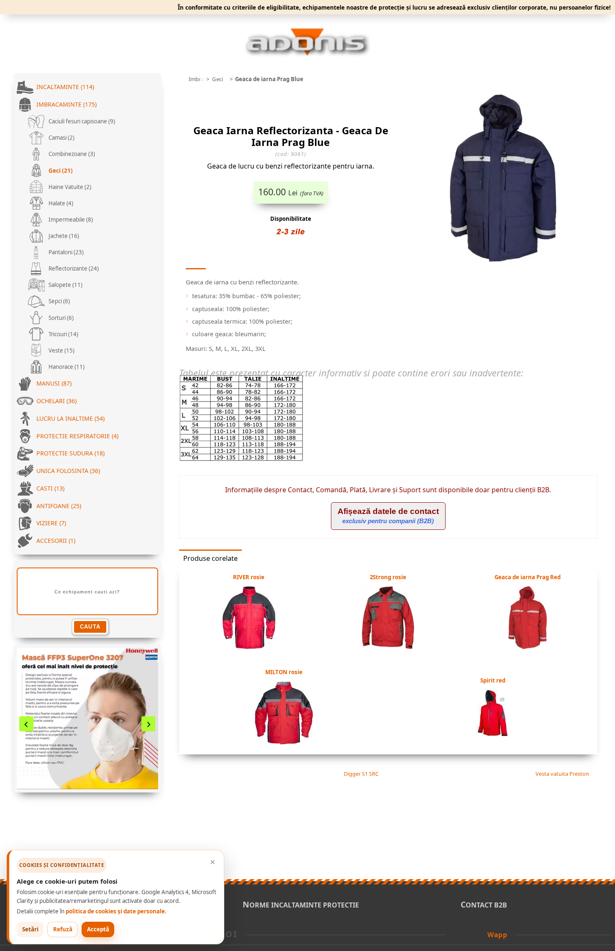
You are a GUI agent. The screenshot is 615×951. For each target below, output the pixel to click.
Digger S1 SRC (361, 773)
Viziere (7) (51, 523)
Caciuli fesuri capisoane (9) (81, 121)
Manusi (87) (54, 383)
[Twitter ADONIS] (469, 934)
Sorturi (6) (60, 318)
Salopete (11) (64, 285)
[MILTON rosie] (284, 741)
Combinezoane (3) (71, 154)
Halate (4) (60, 203)
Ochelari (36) (56, 401)
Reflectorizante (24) (73, 268)
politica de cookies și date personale (115, 911)
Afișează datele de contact (388, 515)
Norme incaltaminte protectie (301, 905)
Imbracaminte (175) (66, 104)
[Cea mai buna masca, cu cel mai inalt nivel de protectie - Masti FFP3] (87, 718)
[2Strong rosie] (388, 646)
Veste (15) (60, 350)
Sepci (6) (58, 301)
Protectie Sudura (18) (70, 453)
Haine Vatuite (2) (69, 187)
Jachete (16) (63, 236)
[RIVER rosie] (249, 646)
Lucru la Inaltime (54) (70, 418)
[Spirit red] (492, 733)
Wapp (497, 934)
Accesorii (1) (55, 541)
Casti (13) (50, 488)
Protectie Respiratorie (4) (77, 436)
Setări (30, 929)
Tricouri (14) (62, 334)
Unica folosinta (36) (68, 471)
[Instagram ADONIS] (481, 934)
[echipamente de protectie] (181, 79)
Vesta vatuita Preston (563, 773)
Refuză (62, 929)
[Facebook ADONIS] (458, 934)
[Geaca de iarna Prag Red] (527, 646)
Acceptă (98, 929)
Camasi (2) (60, 137)
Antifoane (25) (58, 506)
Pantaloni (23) (65, 252)
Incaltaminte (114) (65, 87)
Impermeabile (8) (70, 219)
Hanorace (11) (66, 367)
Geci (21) (60, 170)
